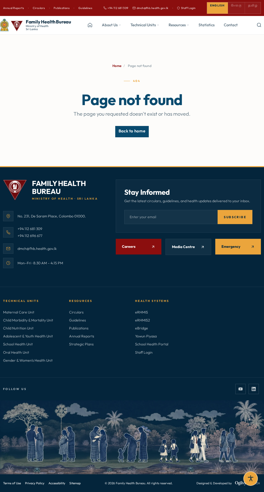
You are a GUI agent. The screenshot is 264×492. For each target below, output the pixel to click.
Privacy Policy (34, 483)
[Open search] (259, 25)
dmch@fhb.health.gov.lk (150, 8)
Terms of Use (12, 483)
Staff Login (188, 8)
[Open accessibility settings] (250, 478)
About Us (110, 24)
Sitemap (75, 483)
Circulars (39, 8)
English (217, 5)
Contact (231, 24)
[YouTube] (240, 389)
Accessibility (56, 483)
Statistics (206, 24)
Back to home (132, 130)
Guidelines (85, 8)
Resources (177, 24)
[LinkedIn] (254, 389)
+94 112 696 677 (30, 235)
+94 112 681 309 (115, 8)
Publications (62, 8)
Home (116, 66)
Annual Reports (13, 8)
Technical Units (143, 24)
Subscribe (235, 217)
